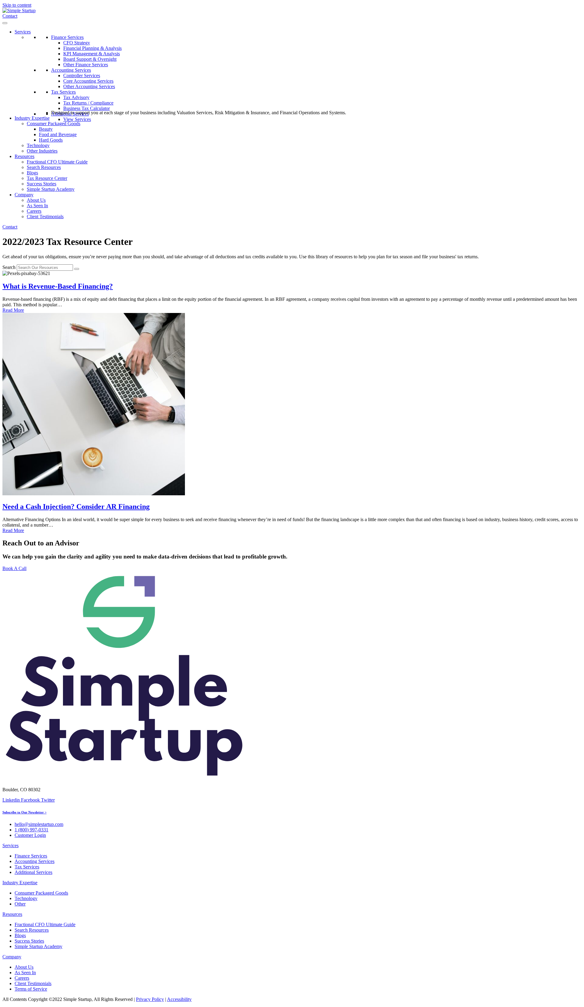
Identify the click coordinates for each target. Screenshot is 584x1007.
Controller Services (81, 75)
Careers (34, 211)
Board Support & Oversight (89, 59)
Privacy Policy (150, 999)
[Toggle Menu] (4, 23)
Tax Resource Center (47, 178)
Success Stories (41, 183)
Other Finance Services (85, 64)
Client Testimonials (45, 216)
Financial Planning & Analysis (92, 48)
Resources (24, 156)
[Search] (76, 269)
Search (9, 267)
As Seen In (37, 205)
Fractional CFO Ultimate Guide (57, 161)
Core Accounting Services (88, 81)
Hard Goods (51, 140)
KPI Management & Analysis (91, 53)
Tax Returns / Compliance (88, 102)
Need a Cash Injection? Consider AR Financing (76, 506)
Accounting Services (71, 70)
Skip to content (16, 5)
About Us (36, 200)
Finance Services (67, 37)
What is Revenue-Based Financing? (57, 286)
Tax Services (63, 92)
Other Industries (42, 150)
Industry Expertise (32, 118)
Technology (38, 145)
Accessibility (179, 999)
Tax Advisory (76, 97)
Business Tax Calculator (86, 108)
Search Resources (44, 167)
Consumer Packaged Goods (53, 123)
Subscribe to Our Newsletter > (24, 812)
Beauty (46, 129)
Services (23, 31)
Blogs (32, 172)
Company (24, 194)
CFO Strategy (76, 42)
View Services (77, 119)
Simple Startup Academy (51, 189)
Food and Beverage (58, 134)
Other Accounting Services (89, 86)
